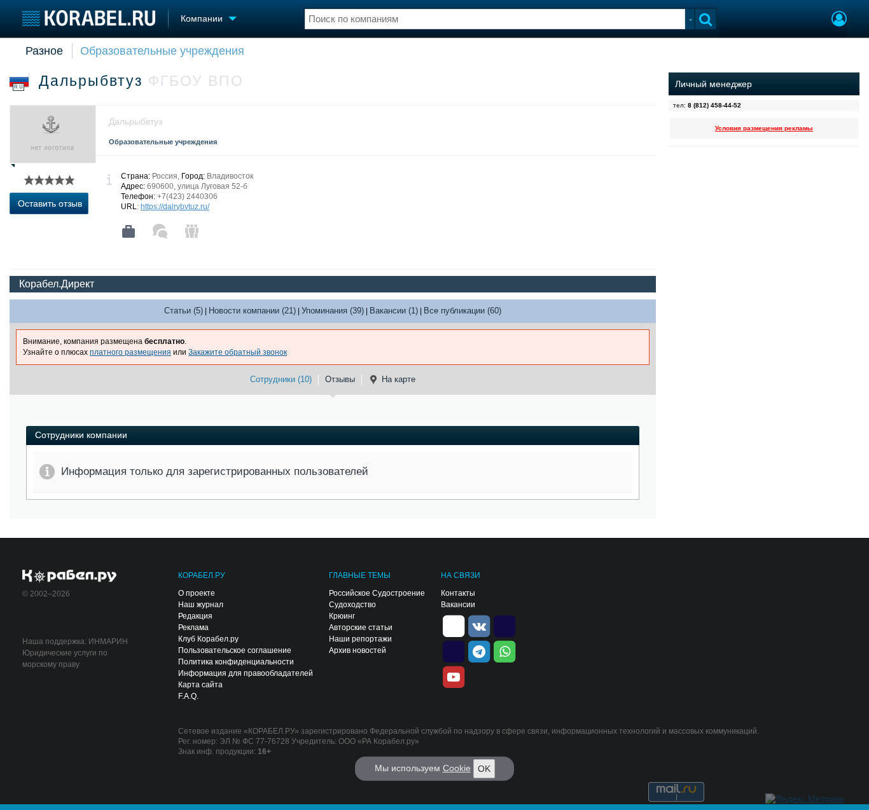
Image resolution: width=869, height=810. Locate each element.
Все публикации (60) (462, 310)
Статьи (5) (183, 310)
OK (484, 769)
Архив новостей (357, 650)
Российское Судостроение (377, 593)
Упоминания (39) (333, 310)
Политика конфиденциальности (236, 661)
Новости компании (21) (252, 310)
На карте (398, 379)
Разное (44, 51)
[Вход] (839, 20)
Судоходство (352, 604)
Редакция (195, 616)
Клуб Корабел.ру (208, 639)
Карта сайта (200, 684)
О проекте (196, 593)
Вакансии (458, 604)
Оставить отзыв (50, 203)
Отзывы (340, 379)
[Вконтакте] (479, 625)
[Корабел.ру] (69, 577)
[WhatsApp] (504, 650)
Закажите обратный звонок (237, 352)
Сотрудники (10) (281, 379)
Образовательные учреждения (162, 51)
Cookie (457, 768)
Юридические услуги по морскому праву (65, 659)
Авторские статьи (361, 627)
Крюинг (342, 616)
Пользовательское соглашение (234, 650)
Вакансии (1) (394, 310)
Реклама (193, 627)
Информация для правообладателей (245, 673)
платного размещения (130, 352)
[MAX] (453, 650)
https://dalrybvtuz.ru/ (175, 206)
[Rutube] (504, 625)
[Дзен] (453, 625)
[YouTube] (453, 676)
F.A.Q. (188, 696)
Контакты (458, 593)
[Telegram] (479, 650)
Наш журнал (200, 604)
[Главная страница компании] (128, 231)
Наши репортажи (360, 639)
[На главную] (88, 18)
